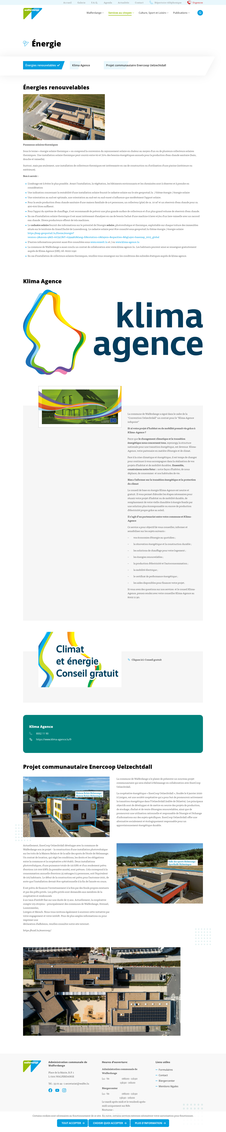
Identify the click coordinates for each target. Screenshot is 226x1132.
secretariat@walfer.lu (77, 1083)
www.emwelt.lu (99, 242)
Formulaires (166, 1069)
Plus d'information (148, 1123)
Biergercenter (167, 1080)
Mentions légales (168, 1086)
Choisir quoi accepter (108, 1123)
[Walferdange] (34, 13)
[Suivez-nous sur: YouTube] (57, 1090)
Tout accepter (71, 1123)
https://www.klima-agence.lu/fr (54, 739)
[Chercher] (200, 13)
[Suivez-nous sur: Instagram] (64, 1090)
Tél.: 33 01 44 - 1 (56, 1083)
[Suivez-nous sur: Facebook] (50, 1090)
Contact (163, 1075)
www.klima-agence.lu (127, 242)
